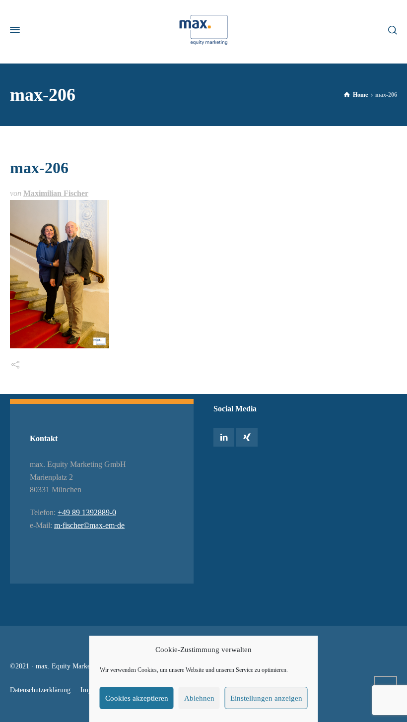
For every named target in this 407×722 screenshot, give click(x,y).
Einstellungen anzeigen (266, 698)
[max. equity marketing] (203, 30)
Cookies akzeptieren (136, 698)
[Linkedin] (223, 437)
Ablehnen (199, 698)
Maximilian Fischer (55, 193)
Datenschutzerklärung (40, 690)
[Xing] (246, 437)
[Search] (390, 29)
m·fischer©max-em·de (89, 525)
